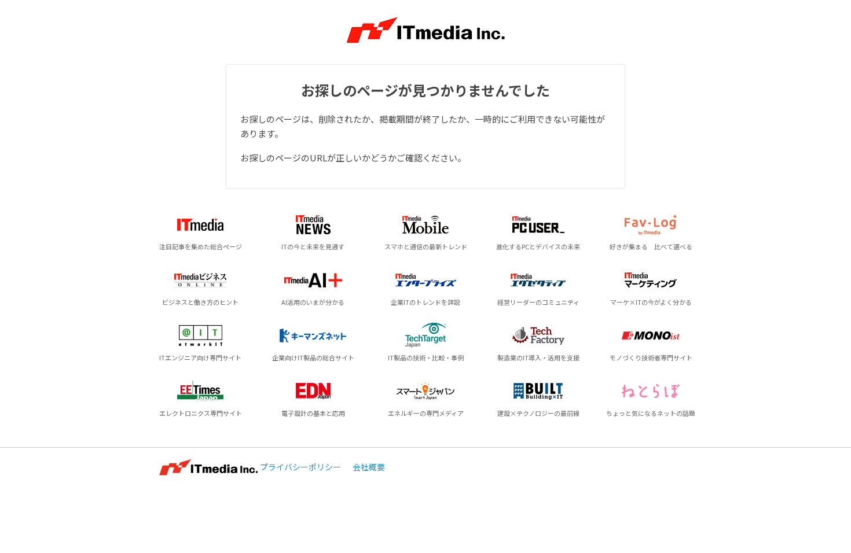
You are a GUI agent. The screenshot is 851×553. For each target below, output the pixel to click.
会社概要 (369, 467)
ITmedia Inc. (208, 467)
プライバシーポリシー (300, 467)
